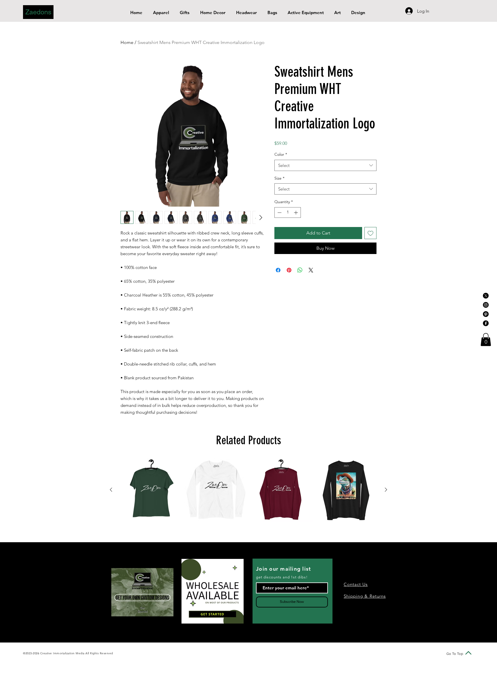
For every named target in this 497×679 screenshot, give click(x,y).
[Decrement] (278, 212)
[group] (248, 490)
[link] (485, 339)
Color (280, 154)
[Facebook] (486, 323)
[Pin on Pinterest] (289, 270)
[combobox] (325, 165)
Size (279, 178)
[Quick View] (151, 490)
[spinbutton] (287, 212)
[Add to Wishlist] (370, 233)
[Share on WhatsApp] (300, 270)
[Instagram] (486, 305)
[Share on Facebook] (278, 270)
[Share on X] (310, 270)
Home (127, 42)
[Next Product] (386, 489)
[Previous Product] (111, 489)
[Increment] (296, 212)
